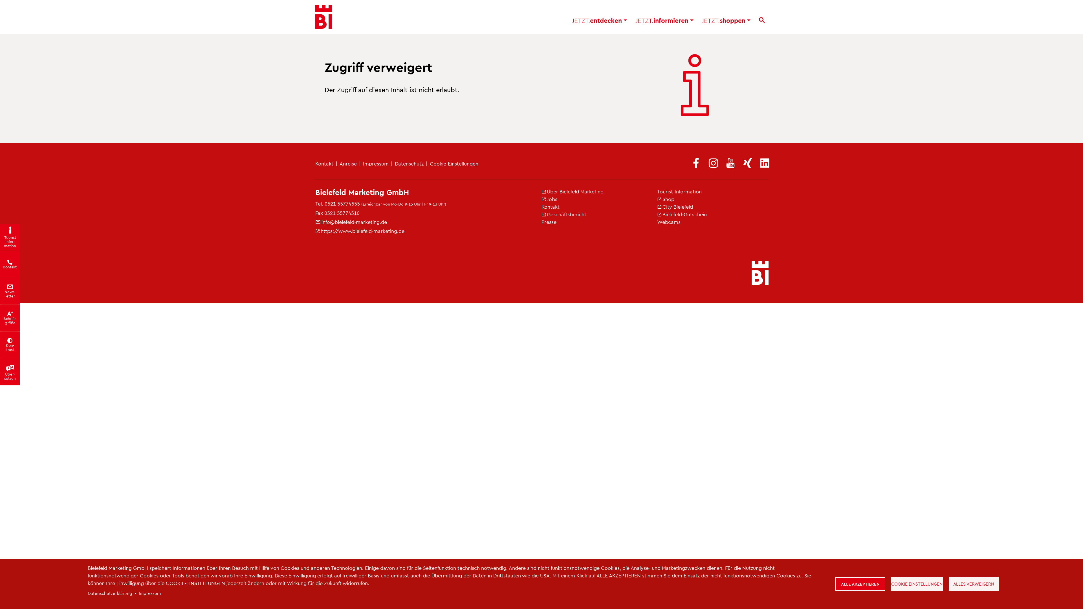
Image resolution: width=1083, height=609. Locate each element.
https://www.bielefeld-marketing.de (362, 231)
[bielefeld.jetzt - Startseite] (760, 273)
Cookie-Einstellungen (454, 163)
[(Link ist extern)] (696, 163)
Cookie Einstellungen (917, 583)
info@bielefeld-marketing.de (354, 222)
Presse (549, 222)
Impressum (376, 163)
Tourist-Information (679, 191)
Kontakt (324, 163)
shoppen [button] (724, 20)
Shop (668, 199)
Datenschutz (409, 163)
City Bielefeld (677, 206)
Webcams (669, 222)
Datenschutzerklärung (110, 593)
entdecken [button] (598, 20)
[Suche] (762, 20)
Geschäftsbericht (566, 214)
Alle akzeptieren (860, 583)
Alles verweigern (973, 583)
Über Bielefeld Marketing (575, 191)
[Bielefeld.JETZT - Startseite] (323, 17)
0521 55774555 (342, 203)
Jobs (552, 199)
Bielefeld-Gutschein (684, 214)
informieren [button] (662, 20)
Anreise (348, 163)
